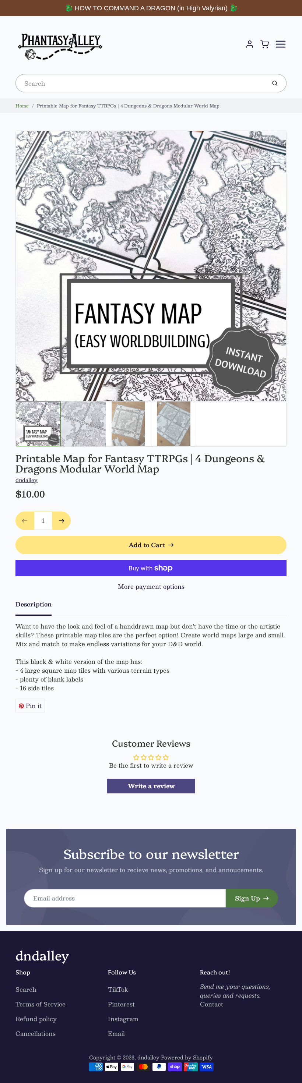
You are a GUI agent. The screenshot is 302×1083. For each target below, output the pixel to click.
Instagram (123, 1019)
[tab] (37, 606)
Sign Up (247, 898)
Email (116, 1033)
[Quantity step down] (24, 521)
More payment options (151, 586)
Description (33, 604)
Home (22, 105)
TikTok (118, 989)
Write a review (151, 786)
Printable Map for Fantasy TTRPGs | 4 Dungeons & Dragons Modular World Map (128, 105)
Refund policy (36, 1019)
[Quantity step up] (61, 521)
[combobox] (140, 83)
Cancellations (35, 1033)
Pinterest (121, 1004)
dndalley (26, 479)
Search (25, 989)
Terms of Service (40, 1004)
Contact (211, 1004)
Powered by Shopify (187, 1057)
